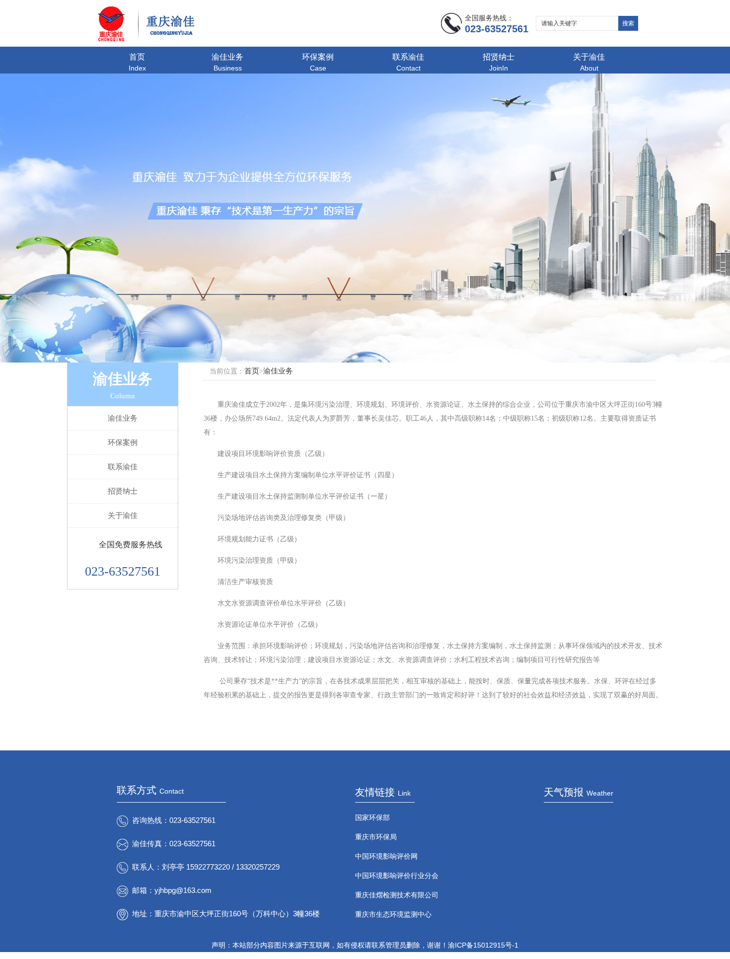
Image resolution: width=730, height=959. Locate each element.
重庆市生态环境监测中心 (393, 914)
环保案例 (318, 62)
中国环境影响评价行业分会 (396, 876)
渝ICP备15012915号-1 (483, 945)
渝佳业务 (227, 62)
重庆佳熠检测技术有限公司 (396, 895)
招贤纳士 (498, 62)
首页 (137, 62)
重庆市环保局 (376, 837)
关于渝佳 (589, 62)
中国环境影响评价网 (386, 856)
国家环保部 (372, 817)
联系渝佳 (408, 62)
